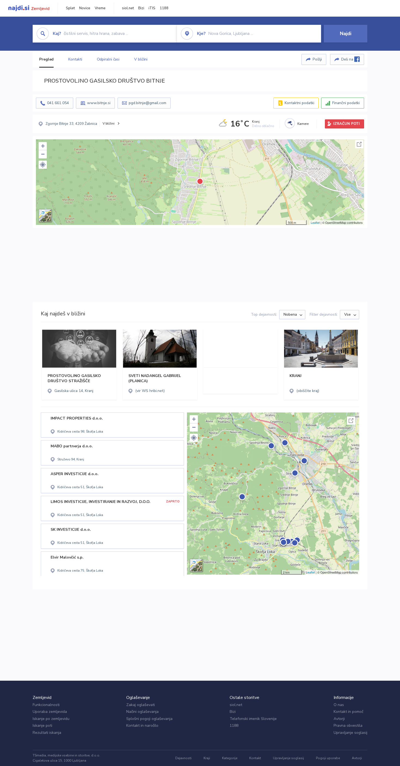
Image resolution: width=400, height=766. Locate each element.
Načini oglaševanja (142, 711)
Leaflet (315, 222)
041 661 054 (58, 102)
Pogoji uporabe (328, 758)
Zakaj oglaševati (140, 704)
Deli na (347, 59)
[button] (43, 165)
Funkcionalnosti (46, 704)
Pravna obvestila (348, 725)
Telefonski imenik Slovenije (253, 718)
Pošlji (317, 59)
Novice (84, 8)
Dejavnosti (183, 758)
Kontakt (255, 758)
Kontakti (75, 59)
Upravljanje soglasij (350, 732)
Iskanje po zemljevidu (51, 718)
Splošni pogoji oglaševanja (149, 718)
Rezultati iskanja (47, 732)
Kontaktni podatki (299, 102)
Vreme (100, 8)
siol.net (128, 8)
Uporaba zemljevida (50, 711)
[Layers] (45, 216)
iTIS (152, 8)
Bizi (141, 8)
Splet (70, 8)
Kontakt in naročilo (142, 725)
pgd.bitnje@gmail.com (147, 102)
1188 (164, 8)
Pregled (46, 59)
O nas (339, 704)
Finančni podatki (346, 102)
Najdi (345, 33)
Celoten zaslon (359, 144)
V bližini (140, 59)
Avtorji (339, 718)
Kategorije (229, 758)
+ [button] (43, 146)
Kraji (207, 758)
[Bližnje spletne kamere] (290, 123)
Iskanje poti (42, 725)
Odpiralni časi (108, 59)
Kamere (303, 124)
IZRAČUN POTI (346, 123)
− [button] (43, 154)
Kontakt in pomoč (348, 711)
